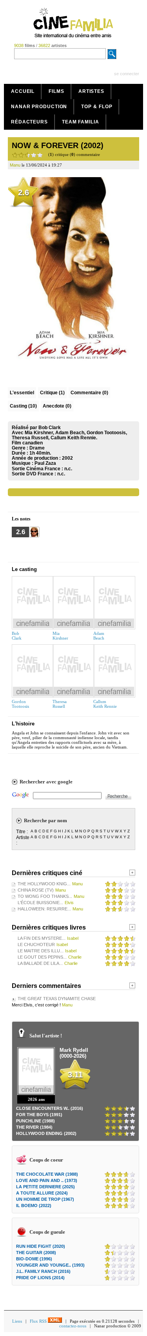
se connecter (126, 73)
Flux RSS (39, 1321)
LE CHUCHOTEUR (36, 944)
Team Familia (80, 122)
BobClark (17, 635)
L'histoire (23, 724)
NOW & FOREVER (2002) (57, 145)
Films (56, 91)
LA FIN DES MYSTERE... (41, 938)
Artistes (91, 91)
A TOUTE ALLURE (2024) (42, 1193)
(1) (52, 392)
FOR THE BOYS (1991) (39, 1114)
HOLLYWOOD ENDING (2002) (46, 1133)
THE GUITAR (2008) (36, 1252)
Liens (17, 1321)
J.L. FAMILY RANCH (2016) (43, 1271)
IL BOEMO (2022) (33, 1205)
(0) (89, 392)
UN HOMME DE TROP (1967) (45, 1199)
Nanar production (39, 106)
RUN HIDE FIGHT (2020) (40, 1246)
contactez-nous (72, 1325)
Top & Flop (96, 106)
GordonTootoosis (20, 704)
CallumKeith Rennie (105, 704)
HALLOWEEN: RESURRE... (44, 908)
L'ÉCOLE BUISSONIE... (40, 902)
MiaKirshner (60, 635)
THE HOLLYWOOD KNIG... (44, 883)
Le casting (24, 569)
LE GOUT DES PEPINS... (42, 957)
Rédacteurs (29, 122)
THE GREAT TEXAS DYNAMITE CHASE (57, 998)
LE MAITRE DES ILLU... (41, 950)
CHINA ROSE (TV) (36, 890)
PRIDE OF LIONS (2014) (40, 1277)
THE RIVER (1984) (34, 1127)
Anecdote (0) (57, 406)
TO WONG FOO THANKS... (45, 896)
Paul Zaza (45, 463)
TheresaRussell (60, 704)
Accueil (22, 91)
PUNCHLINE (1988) (35, 1120)
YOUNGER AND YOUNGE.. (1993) (50, 1265)
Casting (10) (23, 406)
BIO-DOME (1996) (34, 1258)
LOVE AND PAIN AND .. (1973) (46, 1180)
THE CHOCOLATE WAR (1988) (47, 1174)
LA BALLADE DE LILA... (40, 963)
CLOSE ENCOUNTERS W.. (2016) (49, 1108)
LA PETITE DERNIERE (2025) (45, 1186)
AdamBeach (98, 635)
